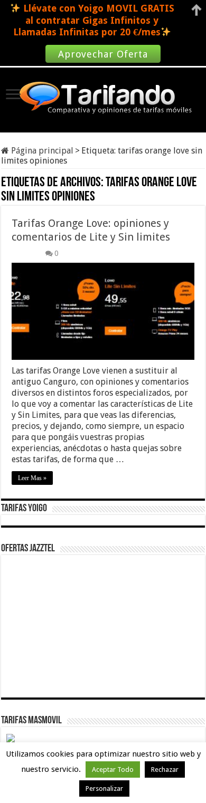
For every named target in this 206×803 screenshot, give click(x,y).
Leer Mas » (32, 478)
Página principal (41, 151)
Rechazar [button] (165, 769)
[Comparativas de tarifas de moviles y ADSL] (103, 98)
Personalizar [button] (104, 788)
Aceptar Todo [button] (113, 769)
